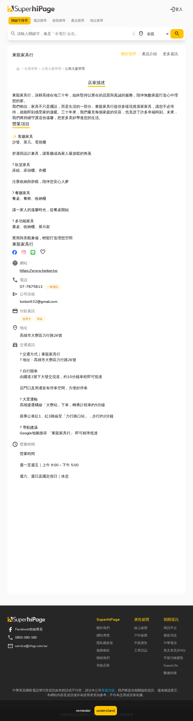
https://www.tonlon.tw (39, 270)
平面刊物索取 (173, 658)
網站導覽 (103, 635)
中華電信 (170, 643)
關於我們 (103, 628)
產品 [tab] (77, 20)
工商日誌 (140, 650)
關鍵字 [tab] (19, 20)
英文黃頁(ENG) (174, 650)
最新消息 (170, 635)
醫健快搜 (170, 673)
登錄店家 (103, 665)
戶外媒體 (140, 635)
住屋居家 (31, 68)
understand (105, 710)
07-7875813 (39, 286)
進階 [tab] (58, 20)
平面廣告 (140, 643)
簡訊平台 (170, 628)
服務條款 (103, 650)
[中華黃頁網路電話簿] (31, 9)
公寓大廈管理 (51, 68)
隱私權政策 (104, 643)
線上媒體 (140, 628)
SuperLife (171, 665)
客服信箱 (108, 690)
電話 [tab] (40, 20)
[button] (130, 54)
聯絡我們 (103, 658)
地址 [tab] (96, 20)
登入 (176, 9)
